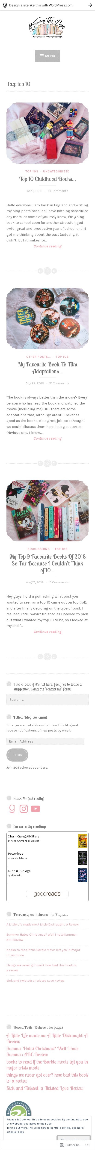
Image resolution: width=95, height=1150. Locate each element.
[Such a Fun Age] (82, 881)
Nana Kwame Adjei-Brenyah (25, 841)
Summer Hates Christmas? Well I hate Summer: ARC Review (42, 1051)
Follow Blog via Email (30, 717)
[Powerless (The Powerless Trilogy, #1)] (82, 864)
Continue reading (33, 246)
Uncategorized (56, 171)
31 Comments (59, 383)
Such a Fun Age (19, 871)
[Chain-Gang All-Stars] (82, 847)
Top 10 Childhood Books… (47, 178)
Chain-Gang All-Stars (23, 836)
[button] (19, 1115)
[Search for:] (47, 700)
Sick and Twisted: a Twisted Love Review (35, 981)
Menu (49, 56)
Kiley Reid (16, 875)
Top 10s (31, 171)
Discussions (38, 549)
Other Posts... (38, 356)
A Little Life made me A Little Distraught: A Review (42, 924)
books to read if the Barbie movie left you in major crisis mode (47, 1065)
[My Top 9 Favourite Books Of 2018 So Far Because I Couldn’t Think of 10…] (47, 510)
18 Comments (58, 191)
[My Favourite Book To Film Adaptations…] (47, 318)
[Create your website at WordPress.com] (47, 5)
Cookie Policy (15, 1131)
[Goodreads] (12, 808)
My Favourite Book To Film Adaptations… (47, 368)
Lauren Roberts (19, 858)
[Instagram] (23, 808)
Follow (17, 755)
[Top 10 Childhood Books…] (47, 133)
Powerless (15, 854)
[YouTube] (35, 808)
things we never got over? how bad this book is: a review (47, 1078)
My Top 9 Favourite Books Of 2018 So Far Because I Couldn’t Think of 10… (47, 563)
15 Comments (59, 582)
